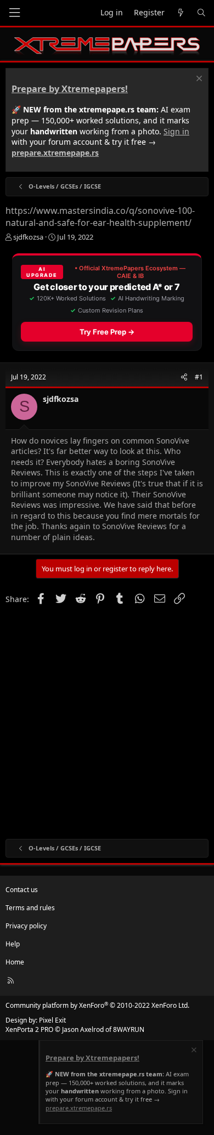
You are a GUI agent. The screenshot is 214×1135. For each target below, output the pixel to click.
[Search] (201, 13)
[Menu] (14, 13)
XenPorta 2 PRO (29, 1029)
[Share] (184, 377)
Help (12, 944)
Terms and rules (30, 907)
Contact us (21, 889)
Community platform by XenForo (97, 1005)
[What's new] (180, 13)
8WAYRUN (128, 1029)
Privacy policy (26, 925)
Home (14, 962)
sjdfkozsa (28, 237)
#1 (199, 377)
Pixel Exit (52, 1020)
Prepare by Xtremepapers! (70, 89)
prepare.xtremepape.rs (55, 152)
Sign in (176, 131)
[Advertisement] (107, 721)
